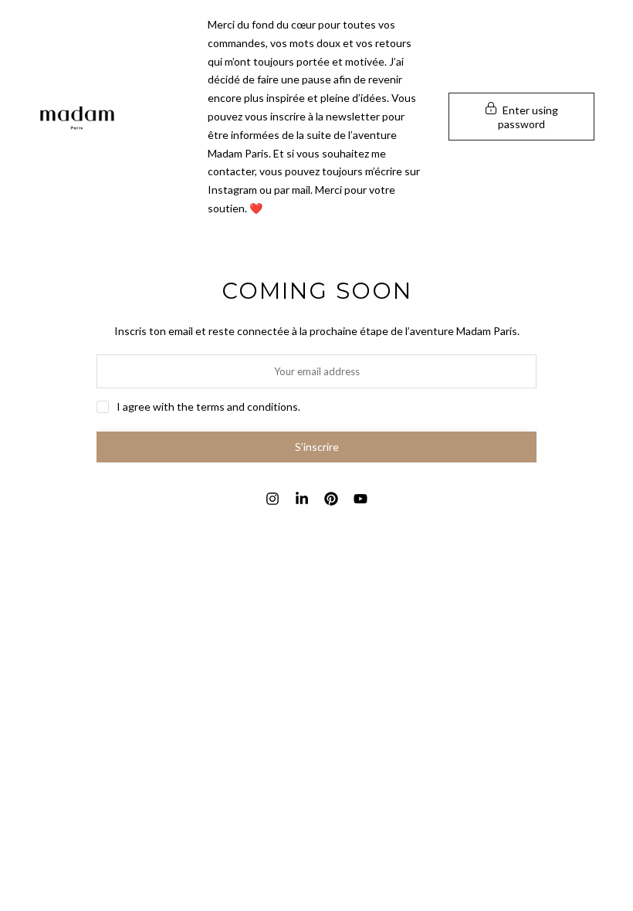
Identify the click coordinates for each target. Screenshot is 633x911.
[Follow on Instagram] (272, 498)
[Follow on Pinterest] (331, 498)
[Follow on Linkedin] (302, 498)
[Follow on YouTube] (360, 498)
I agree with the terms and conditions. (208, 406)
